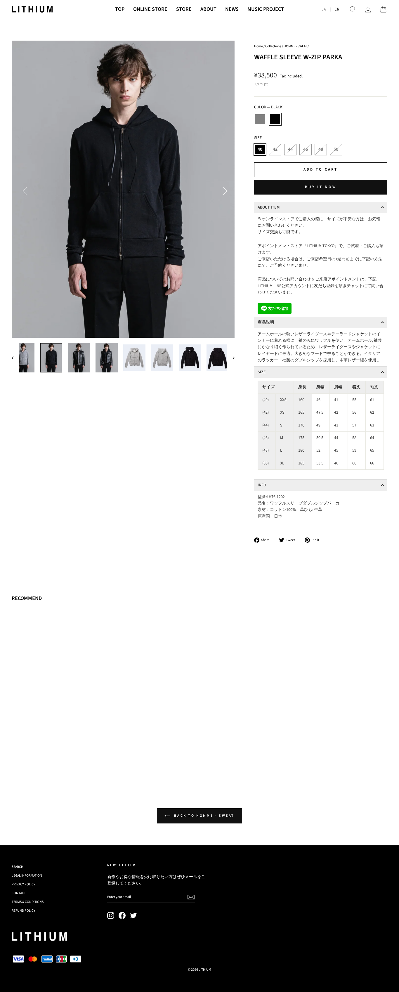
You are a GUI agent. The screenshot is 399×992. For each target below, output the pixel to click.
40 (260, 149)
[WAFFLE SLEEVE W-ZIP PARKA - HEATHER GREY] (15, 759)
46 (305, 149)
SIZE (258, 138)
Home (258, 46)
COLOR (268, 107)
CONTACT (19, 893)
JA (324, 9)
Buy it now (320, 187)
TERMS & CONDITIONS (28, 901)
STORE (184, 9)
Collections (273, 46)
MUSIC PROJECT (265, 9)
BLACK (275, 119)
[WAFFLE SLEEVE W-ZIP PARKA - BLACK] (23, 759)
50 (336, 149)
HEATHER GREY (260, 119)
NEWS (232, 9)
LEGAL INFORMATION (27, 875)
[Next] (223, 189)
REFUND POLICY (23, 910)
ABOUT (208, 9)
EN (336, 9)
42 (275, 149)
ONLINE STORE (150, 9)
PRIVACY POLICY (23, 884)
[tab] (320, 207)
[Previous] (23, 189)
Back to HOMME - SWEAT (204, 815)
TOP (119, 9)
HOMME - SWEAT (295, 46)
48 (320, 149)
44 (290, 149)
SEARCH (17, 866)
